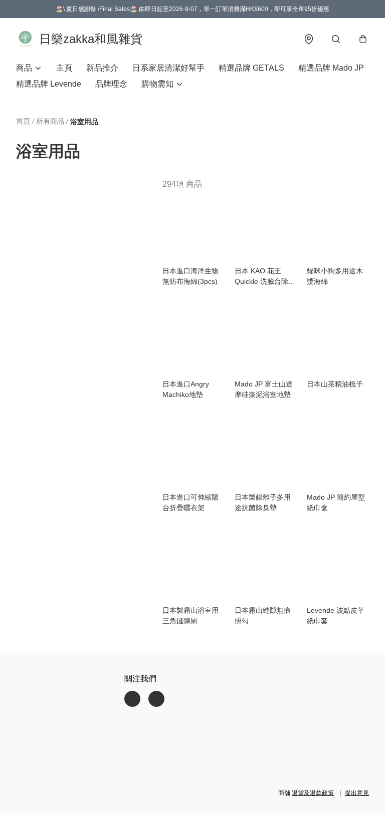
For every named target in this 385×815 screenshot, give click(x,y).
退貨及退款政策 (313, 792)
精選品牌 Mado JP (331, 68)
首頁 (23, 121)
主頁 (64, 68)
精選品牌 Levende (48, 84)
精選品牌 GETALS (251, 68)
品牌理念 (111, 84)
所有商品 (50, 121)
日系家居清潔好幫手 (168, 68)
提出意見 (357, 792)
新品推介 (102, 68)
